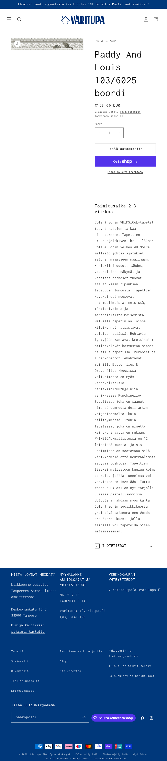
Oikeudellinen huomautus (110, 758)
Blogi (64, 661)
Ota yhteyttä (70, 671)
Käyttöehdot (140, 754)
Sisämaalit (20, 661)
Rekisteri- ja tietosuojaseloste (124, 653)
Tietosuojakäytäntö (115, 754)
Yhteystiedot (81, 758)
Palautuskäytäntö (87, 754)
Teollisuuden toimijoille (81, 651)
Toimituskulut (130, 111)
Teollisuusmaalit (25, 681)
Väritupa (35, 754)
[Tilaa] (84, 717)
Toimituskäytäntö (57, 758)
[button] (9, 19)
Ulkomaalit (20, 671)
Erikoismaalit (22, 690)
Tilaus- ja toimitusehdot (130, 665)
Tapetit (17, 651)
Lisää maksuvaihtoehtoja (125, 172)
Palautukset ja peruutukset (132, 675)
